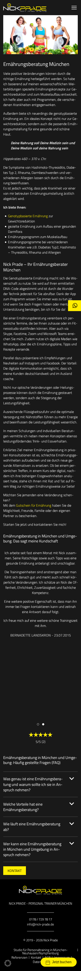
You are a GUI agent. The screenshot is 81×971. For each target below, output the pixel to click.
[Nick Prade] (24, 7)
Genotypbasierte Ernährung (28, 216)
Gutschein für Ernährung (33, 505)
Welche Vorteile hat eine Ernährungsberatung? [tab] (23, 807)
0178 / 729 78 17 (40, 919)
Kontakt (15, 870)
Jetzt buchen (61, 962)
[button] (38, 724)
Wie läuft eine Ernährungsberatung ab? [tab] (31, 826)
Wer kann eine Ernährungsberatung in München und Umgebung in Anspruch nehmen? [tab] (32, 849)
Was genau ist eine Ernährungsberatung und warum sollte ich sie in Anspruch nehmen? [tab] (33, 784)
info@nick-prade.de (40, 924)
